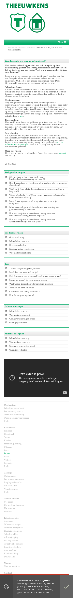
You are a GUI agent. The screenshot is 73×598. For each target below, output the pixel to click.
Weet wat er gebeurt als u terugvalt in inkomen (31, 284)
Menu (61, 42)
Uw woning (9, 508)
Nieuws (7, 563)
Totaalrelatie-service (13, 544)
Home (11, 47)
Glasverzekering (17, 237)
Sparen (7, 437)
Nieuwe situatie (11, 498)
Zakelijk (8, 473)
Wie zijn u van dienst (14, 408)
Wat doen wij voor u (13, 411)
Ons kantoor (10, 405)
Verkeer (7, 460)
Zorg (6, 450)
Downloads (9, 557)
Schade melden (11, 534)
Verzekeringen (11, 489)
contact (62, 153)
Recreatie (8, 463)
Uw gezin (8, 502)
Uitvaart (8, 447)
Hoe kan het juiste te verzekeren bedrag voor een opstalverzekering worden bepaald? (32, 220)
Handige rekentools (13, 531)
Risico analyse (10, 486)
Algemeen (9, 521)
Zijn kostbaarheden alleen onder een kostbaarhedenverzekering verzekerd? (27, 178)
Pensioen (8, 431)
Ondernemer (10, 476)
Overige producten (18, 323)
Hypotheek (9, 434)
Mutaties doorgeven (13, 528)
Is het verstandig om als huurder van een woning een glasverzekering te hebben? (34, 208)
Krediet (7, 440)
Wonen (31, 47)
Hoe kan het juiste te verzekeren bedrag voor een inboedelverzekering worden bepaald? (32, 214)
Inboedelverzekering (19, 241)
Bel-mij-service (11, 540)
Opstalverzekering (17, 245)
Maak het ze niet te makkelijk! (23, 272)
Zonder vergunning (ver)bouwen (25, 268)
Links (6, 421)
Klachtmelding (11, 553)
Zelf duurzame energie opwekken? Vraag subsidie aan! (35, 276)
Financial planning (12, 444)
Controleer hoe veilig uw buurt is (24, 291)
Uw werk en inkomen (14, 505)
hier (21, 116)
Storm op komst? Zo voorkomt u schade (28, 280)
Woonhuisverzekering (19, 315)
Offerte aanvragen (12, 524)
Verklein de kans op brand (21, 288)
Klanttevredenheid (12, 547)
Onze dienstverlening (14, 415)
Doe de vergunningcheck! (21, 295)
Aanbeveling (10, 550)
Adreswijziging (11, 537)
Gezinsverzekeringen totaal (22, 319)
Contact (8, 573)
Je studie (8, 511)
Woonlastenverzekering (20, 253)
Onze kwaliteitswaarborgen (16, 418)
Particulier (21, 47)
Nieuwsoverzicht (12, 566)
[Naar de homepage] (30, 17)
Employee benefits (12, 482)
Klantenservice (11, 518)
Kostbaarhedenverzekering (21, 249)
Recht (6, 457)
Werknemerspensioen (14, 479)
